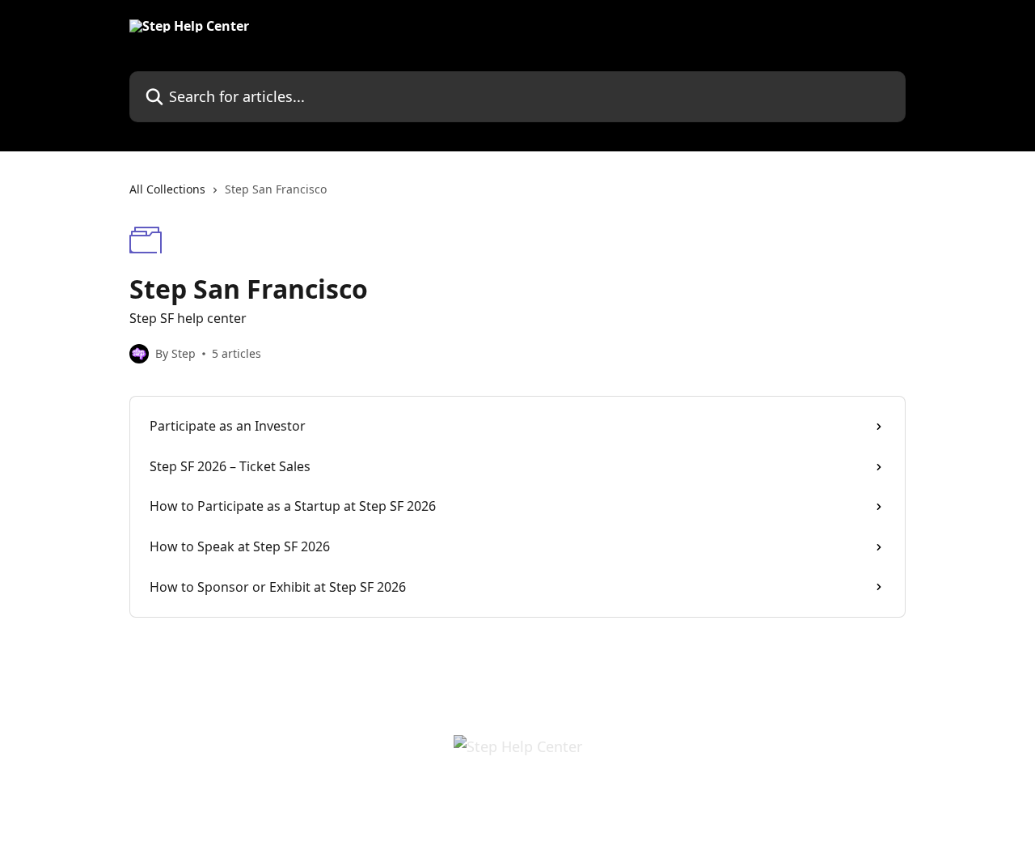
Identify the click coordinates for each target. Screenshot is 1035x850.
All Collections (167, 189)
